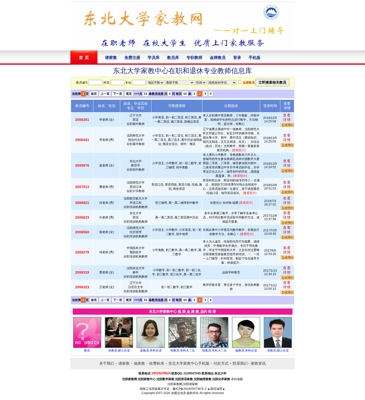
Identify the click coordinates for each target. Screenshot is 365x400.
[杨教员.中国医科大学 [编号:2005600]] (246, 347)
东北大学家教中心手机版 (188, 363)
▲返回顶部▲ (216, 389)
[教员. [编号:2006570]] (87, 347)
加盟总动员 (178, 393)
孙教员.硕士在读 (119, 350)
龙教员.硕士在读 (278, 350)
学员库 (154, 57)
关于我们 (106, 363)
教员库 (173, 57)
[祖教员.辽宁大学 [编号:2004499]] (214, 347)
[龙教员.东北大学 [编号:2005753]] (278, 347)
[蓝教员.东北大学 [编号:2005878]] (151, 347)
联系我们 (240, 363)
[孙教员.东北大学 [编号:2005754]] (119, 347)
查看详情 (287, 117)
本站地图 (237, 379)
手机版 (254, 57)
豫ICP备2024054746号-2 (190, 389)
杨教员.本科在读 (246, 350)
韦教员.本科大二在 (182, 350)
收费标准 (156, 363)
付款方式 (221, 363)
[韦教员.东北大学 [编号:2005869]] (182, 347)
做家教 (139, 363)
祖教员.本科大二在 (214, 350)
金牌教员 (218, 57)
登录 (237, 57)
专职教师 (194, 57)
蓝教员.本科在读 (151, 350)
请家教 (111, 57)
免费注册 (132, 57)
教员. (87, 350)
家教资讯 (258, 363)
